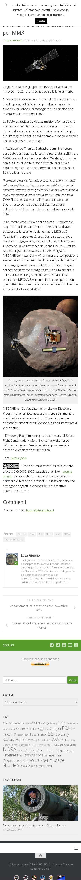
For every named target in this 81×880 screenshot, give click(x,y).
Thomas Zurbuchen (14, 539)
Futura (34, 734)
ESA (66, 728)
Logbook (24, 745)
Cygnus (43, 729)
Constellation (72, 723)
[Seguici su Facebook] (64, 645)
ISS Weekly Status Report (39, 740)
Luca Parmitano (40, 745)
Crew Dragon (9, 729)
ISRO (43, 734)
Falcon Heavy (23, 734)
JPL (62, 739)
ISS (50, 733)
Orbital (30, 750)
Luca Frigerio (14, 40)
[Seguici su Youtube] (70, 645)
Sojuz (34, 760)
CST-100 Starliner (26, 729)
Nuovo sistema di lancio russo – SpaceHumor (34, 825)
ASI (34, 722)
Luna (53, 745)
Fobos (31, 534)
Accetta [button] (41, 20)
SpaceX (24, 765)
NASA (15, 458)
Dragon (55, 728)
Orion (41, 750)
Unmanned (44, 766)
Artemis (27, 723)
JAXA (23, 458)
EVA (73, 729)
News (20, 750)
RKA (21, 755)
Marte (49, 534)
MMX (58, 534)
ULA (33, 766)
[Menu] (76, 848)
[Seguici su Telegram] (52, 645)
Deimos (21, 534)
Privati (70, 750)
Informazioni (54, 15)
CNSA (61, 723)
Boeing (53, 723)
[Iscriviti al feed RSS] (76, 645)
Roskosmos (33, 755)
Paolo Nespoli (56, 750)
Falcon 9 (9, 734)
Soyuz (46, 760)
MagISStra (63, 745)
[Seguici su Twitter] (58, 645)
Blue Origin (44, 723)
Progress (10, 755)
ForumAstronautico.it (40, 510)
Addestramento (12, 723)
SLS (25, 761)
